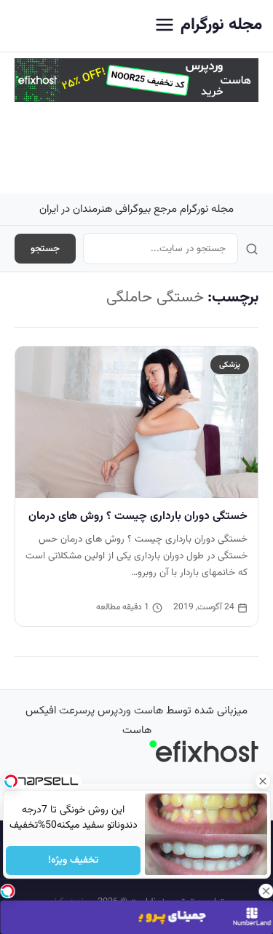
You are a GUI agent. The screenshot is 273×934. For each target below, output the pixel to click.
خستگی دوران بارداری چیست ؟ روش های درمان (138, 516)
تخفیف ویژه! (73, 860)
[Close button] (262, 781)
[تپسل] (7, 891)
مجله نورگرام (221, 25)
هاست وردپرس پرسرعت (111, 711)
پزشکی (229, 364)
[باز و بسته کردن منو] (165, 26)
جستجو (45, 248)
